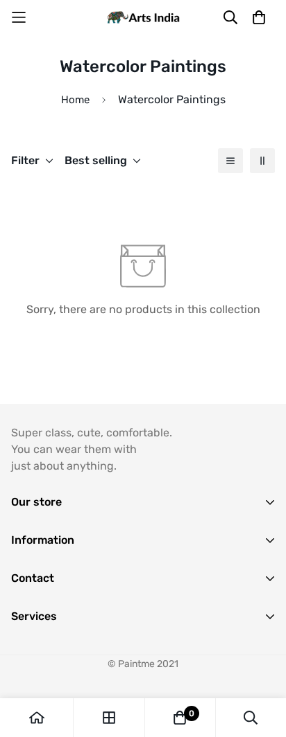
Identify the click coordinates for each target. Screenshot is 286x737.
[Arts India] (143, 17)
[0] (180, 718)
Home (75, 100)
